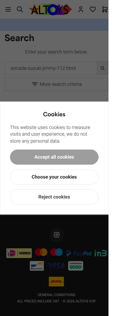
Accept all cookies (54, 157)
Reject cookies (54, 197)
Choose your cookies (54, 177)
